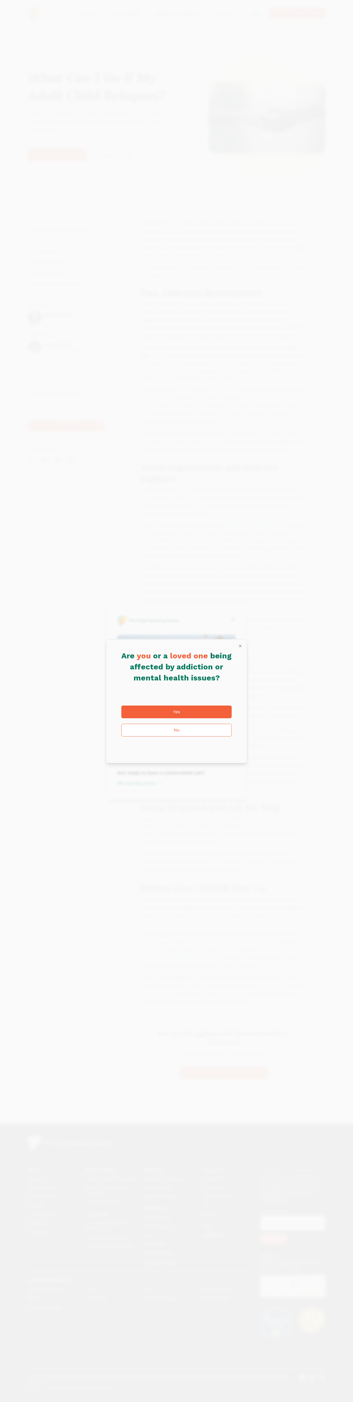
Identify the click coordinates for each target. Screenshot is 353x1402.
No (177, 730)
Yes (176, 711)
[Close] (240, 646)
